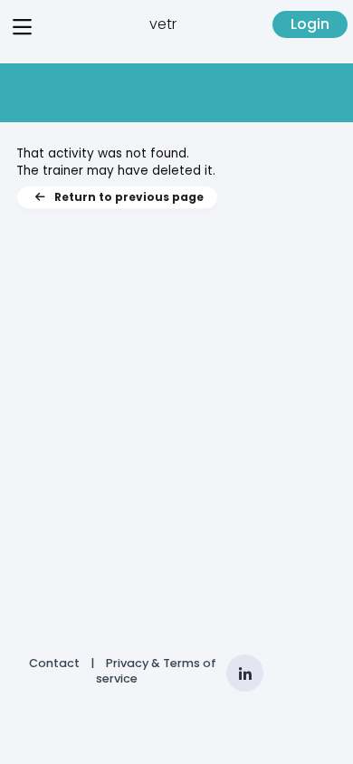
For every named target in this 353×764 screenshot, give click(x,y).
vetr (162, 24)
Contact (54, 663)
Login (310, 24)
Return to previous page (129, 197)
